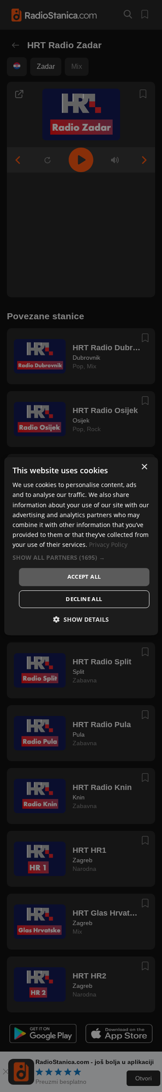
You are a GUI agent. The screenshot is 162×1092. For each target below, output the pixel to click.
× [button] (144, 467)
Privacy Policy (108, 544)
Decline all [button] (84, 599)
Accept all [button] (84, 576)
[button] (81, 557)
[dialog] (81, 546)
